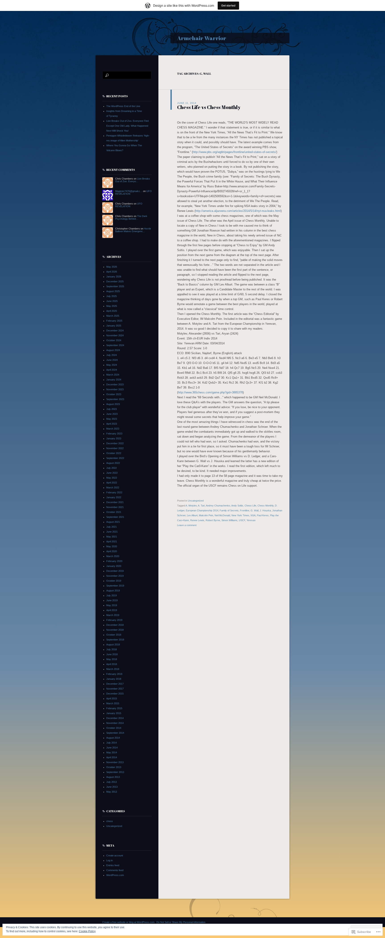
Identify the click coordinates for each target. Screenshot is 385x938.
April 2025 (111, 311)
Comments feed (114, 870)
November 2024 (115, 335)
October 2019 (113, 580)
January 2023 (113, 438)
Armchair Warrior (201, 38)
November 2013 (115, 762)
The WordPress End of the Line (123, 106)
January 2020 (113, 566)
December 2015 (115, 693)
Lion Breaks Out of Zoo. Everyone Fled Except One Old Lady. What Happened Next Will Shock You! (127, 126)
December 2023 (115, 384)
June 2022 (112, 472)
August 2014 (113, 737)
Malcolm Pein (206, 515)
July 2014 (111, 742)
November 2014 (115, 723)
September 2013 (115, 772)
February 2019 (114, 620)
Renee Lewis (197, 520)
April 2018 (111, 664)
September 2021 (115, 517)
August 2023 (113, 404)
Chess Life (250, 505)
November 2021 (115, 507)
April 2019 (111, 610)
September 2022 (115, 458)
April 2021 (111, 541)
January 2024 (113, 379)
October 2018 (113, 634)
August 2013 (113, 777)
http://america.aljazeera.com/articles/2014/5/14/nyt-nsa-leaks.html (238, 211)
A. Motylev (191, 505)
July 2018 (111, 649)
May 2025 (111, 306)
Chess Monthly (266, 505)
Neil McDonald (222, 515)
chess (109, 821)
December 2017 (115, 683)
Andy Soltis (237, 505)
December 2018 (115, 625)
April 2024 (111, 369)
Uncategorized (196, 500)
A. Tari (201, 505)
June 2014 (112, 747)
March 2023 (112, 428)
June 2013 (112, 786)
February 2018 (114, 674)
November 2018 (115, 629)
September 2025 (115, 286)
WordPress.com (115, 875)
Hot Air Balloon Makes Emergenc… (133, 230)
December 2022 (115, 443)
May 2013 (111, 791)
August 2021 (113, 522)
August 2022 (113, 463)
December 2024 (115, 330)
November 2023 (115, 389)
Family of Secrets (229, 510)
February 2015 (114, 708)
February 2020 (114, 561)
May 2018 (111, 659)
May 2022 (111, 477)
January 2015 (113, 713)
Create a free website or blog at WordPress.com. (128, 922)
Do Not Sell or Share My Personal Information (180, 922)
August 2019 (113, 590)
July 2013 (111, 782)
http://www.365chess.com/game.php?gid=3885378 (210, 392)
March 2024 (112, 374)
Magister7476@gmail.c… (128, 191)
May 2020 (111, 546)
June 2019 (112, 600)
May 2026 (111, 266)
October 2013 (113, 767)
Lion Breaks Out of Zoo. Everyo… (132, 180)
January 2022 (113, 497)
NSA (253, 515)
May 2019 (111, 605)
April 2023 (111, 423)
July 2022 (111, 468)
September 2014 (115, 732)
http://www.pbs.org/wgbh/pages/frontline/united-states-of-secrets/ (234, 152)
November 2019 (115, 575)
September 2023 (115, 399)
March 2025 (112, 315)
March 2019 (112, 615)
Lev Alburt (192, 515)
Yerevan (251, 520)
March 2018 (112, 669)
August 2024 (113, 350)
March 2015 (112, 703)
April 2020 (111, 551)
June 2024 (112, 360)
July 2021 (111, 526)
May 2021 (111, 536)
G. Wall (254, 510)
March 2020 (112, 556)
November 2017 (115, 688)
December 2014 (115, 718)
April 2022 (111, 482)
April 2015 (111, 698)
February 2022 (114, 492)
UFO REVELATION (128, 205)
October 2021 (113, 512)
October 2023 (113, 394)
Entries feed (112, 865)
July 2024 (111, 355)
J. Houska (265, 510)
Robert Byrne (213, 520)
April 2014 (111, 757)
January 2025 (113, 325)
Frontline (244, 510)
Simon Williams (229, 520)
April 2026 (111, 271)
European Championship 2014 (202, 510)
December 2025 (115, 281)
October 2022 (113, 453)
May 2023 (111, 418)
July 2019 (111, 595)
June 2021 (112, 531)
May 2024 (111, 365)
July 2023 (111, 409)
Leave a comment (187, 525)
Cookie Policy (87, 931)
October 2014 (113, 728)
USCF (242, 520)
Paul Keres (263, 515)
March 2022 (112, 487)
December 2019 (115, 571)
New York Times (240, 515)
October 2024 (113, 340)
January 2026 (113, 276)
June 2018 (112, 654)
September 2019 (115, 585)
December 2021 (115, 502)
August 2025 (113, 291)
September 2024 (115, 345)
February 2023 (114, 433)
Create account (114, 855)
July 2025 (111, 296)
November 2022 (115, 448)
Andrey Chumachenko (218, 505)
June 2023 (112, 414)
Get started (228, 5)
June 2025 (112, 301)
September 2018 (115, 639)
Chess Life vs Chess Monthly (209, 107)
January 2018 (113, 679)
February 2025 (114, 320)
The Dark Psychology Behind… (131, 217)
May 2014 (111, 752)
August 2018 (113, 644)
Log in (109, 860)
